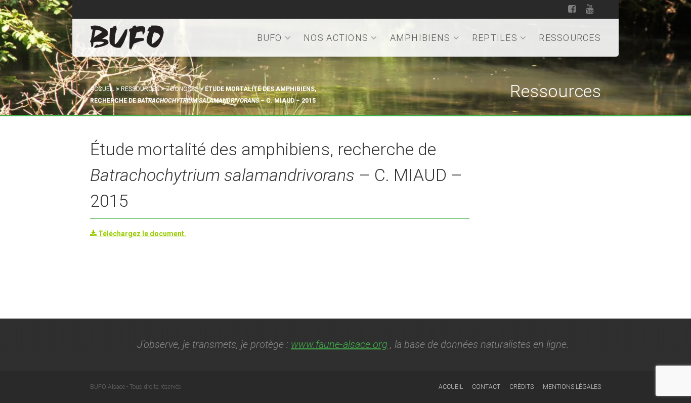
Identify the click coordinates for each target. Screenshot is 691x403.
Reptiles (494, 37)
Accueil (102, 89)
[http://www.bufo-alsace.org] (127, 35)
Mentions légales (572, 386)
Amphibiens (420, 37)
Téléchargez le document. (141, 234)
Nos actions (336, 37)
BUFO (269, 37)
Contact (486, 386)
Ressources (570, 37)
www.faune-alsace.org (339, 344)
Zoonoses (182, 89)
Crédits (521, 386)
